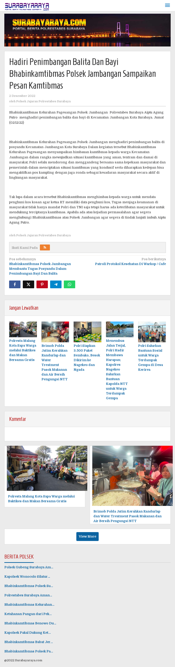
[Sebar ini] (15, 284)
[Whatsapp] (69, 284)
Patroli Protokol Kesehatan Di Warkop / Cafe (130, 261)
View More (87, 536)
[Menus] (167, 5)
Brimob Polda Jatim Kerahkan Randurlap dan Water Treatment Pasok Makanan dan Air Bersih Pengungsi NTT (127, 516)
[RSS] (45, 247)
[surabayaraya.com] (27, 6)
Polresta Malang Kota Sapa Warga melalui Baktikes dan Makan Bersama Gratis (22, 350)
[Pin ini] (42, 284)
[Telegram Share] (56, 284)
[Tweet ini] (28, 284)
